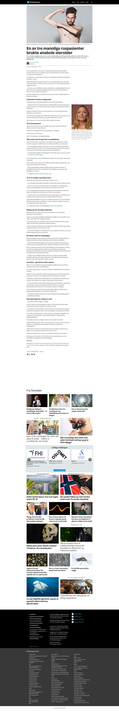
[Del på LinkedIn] (32, 354)
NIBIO (30, 698)
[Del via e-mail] (34, 354)
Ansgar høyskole (32, 654)
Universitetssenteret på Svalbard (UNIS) (82, 695)
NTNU (52, 662)
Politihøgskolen (77, 654)
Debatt (73, 2)
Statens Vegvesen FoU (78, 672)
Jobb (87, 2)
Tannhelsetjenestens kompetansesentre (82, 679)
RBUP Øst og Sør (77, 657)
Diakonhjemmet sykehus (34, 659)
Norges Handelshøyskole (56, 684)
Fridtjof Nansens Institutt (34, 672)
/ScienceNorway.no (79, 622)
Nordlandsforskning (55, 680)
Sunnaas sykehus (77, 676)
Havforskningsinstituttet (34, 676)
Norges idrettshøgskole (56, 689)
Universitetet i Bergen (78, 686)
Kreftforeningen (32, 690)
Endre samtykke (34, 646)
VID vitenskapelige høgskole (79, 700)
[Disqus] (59, 371)
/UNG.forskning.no (79, 619)
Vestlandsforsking (77, 697)
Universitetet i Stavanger (79, 691)
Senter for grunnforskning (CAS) (80, 666)
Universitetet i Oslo (78, 690)
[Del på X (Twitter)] (30, 354)
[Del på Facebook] (28, 354)
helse (41, 351)
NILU (30, 703)
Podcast (82, 2)
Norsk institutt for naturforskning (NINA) (59, 698)
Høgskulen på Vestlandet (34, 683)
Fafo (30, 664)
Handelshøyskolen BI (33, 674)
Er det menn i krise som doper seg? (42, 173)
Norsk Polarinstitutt (55, 691)
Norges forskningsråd (55, 685)
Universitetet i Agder (78, 684)
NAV (30, 696)
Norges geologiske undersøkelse (58, 687)
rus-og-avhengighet (32, 351)
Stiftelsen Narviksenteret (79, 674)
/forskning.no (77, 616)
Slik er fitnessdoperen (57, 206)
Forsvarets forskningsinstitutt (35, 669)
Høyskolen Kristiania (33, 684)
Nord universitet (54, 678)
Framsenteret (31, 671)
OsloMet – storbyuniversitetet (57, 701)
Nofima (52, 677)
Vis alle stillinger (59, 470)
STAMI (75, 671)
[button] (29, 459)
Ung (78, 2)
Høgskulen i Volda (32, 681)
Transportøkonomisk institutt (80, 681)
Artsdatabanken (32, 657)
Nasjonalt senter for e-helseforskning (59, 670)
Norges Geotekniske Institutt (57, 682)
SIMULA (75, 662)
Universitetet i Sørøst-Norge (79, 693)
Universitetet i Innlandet (79, 688)
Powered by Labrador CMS (59, 708)
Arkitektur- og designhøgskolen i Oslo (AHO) (38, 656)
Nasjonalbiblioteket (55, 663)
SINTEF (75, 664)
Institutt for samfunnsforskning (35, 686)
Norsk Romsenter (55, 694)
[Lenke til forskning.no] (48, 1)
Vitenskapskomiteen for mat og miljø (81, 702)
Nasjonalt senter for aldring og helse (58, 668)
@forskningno (78, 614)
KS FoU (30, 688)
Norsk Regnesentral (55, 692)
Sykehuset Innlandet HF (78, 677)
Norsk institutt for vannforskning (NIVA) (59, 699)
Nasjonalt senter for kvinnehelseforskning (59, 672)
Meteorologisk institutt (33, 695)
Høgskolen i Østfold (33, 679)
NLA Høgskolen (54, 654)
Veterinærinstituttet (78, 698)
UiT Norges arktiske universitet (80, 683)
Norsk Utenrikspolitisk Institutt (57, 696)
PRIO (75, 656)
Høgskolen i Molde (33, 677)
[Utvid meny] (91, 2)
